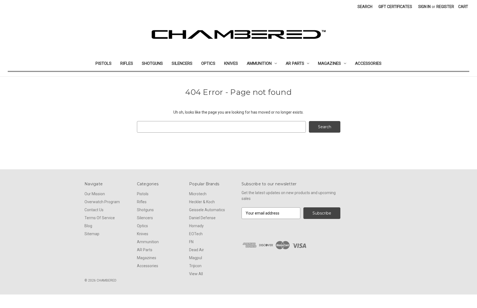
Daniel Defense (202, 218)
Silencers (182, 63)
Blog (88, 226)
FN (191, 242)
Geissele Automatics (207, 210)
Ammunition (259, 63)
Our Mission (94, 194)
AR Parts (295, 63)
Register (445, 6)
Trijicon (195, 266)
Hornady (196, 226)
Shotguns (152, 63)
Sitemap (91, 234)
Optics (208, 63)
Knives (231, 63)
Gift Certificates (395, 6)
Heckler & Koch (202, 202)
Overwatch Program (102, 202)
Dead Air (196, 250)
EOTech (196, 234)
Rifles (126, 63)
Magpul (195, 258)
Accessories (368, 63)
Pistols (104, 63)
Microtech (197, 194)
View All (196, 274)
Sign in (424, 6)
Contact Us (94, 210)
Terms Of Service (99, 218)
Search (364, 6)
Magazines (329, 63)
